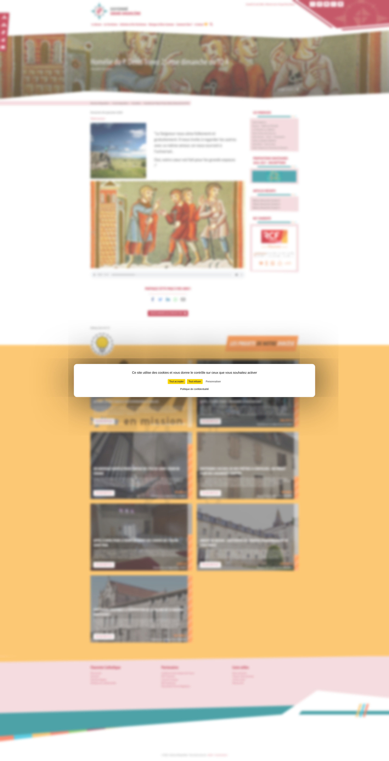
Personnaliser (213, 381)
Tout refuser (194, 381)
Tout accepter (176, 381)
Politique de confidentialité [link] (194, 389)
